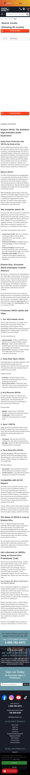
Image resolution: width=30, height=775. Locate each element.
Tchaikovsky (6, 415)
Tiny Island (5, 439)
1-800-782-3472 (15, 642)
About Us (15, 752)
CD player (9, 243)
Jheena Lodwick (7, 340)
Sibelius (4, 411)
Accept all (14, 763)
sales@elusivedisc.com (15, 717)
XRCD (12, 529)
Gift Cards (15, 729)
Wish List (15, 727)
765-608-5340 (15, 713)
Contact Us (15, 731)
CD (23, 508)
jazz (25, 328)
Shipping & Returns (15, 736)
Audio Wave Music (21, 301)
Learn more (16, 759)
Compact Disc (24, 175)
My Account (15, 725)
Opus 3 (9, 303)
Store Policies (15, 738)
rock (18, 330)
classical (3, 330)
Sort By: (5, 38)
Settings (14, 767)
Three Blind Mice (19, 303)
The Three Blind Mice (7, 453)
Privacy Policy (15, 740)
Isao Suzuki (5, 469)
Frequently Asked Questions (15, 733)
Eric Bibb (5, 443)
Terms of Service (15, 742)
